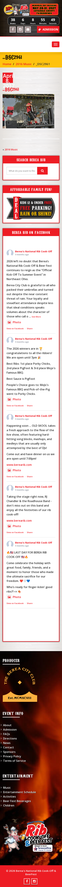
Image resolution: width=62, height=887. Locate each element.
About (7, 725)
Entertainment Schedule (19, 792)
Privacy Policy (12, 756)
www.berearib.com (19, 465)
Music (7, 788)
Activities (9, 796)
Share (30, 328)
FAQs (6, 734)
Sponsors (9, 752)
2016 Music (24, 64)
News (7, 743)
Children (8, 805)
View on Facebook (15, 328)
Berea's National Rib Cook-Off (33, 251)
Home (7, 64)
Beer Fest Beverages (17, 801)
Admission (10, 729)
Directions (10, 738)
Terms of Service (14, 761)
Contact (8, 747)
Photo (17, 322)
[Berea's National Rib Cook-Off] (31, 9)
